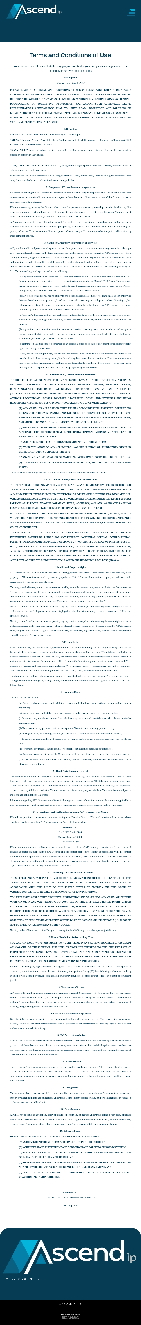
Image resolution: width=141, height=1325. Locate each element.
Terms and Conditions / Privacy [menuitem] (22, 1279)
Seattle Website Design (70, 1314)
